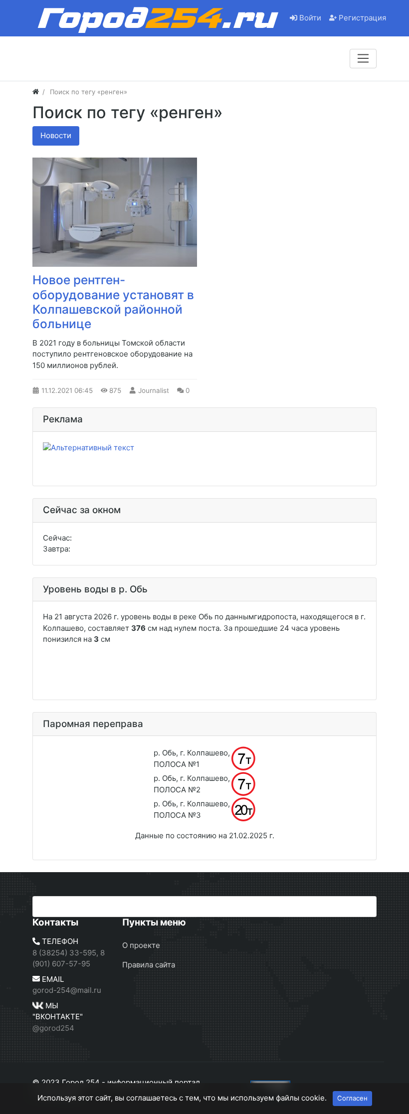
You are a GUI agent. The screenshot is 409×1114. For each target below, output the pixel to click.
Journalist (153, 390)
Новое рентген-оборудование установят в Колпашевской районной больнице (113, 301)
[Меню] (363, 58)
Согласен (352, 1098)
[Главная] (35, 92)
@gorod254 (53, 1028)
